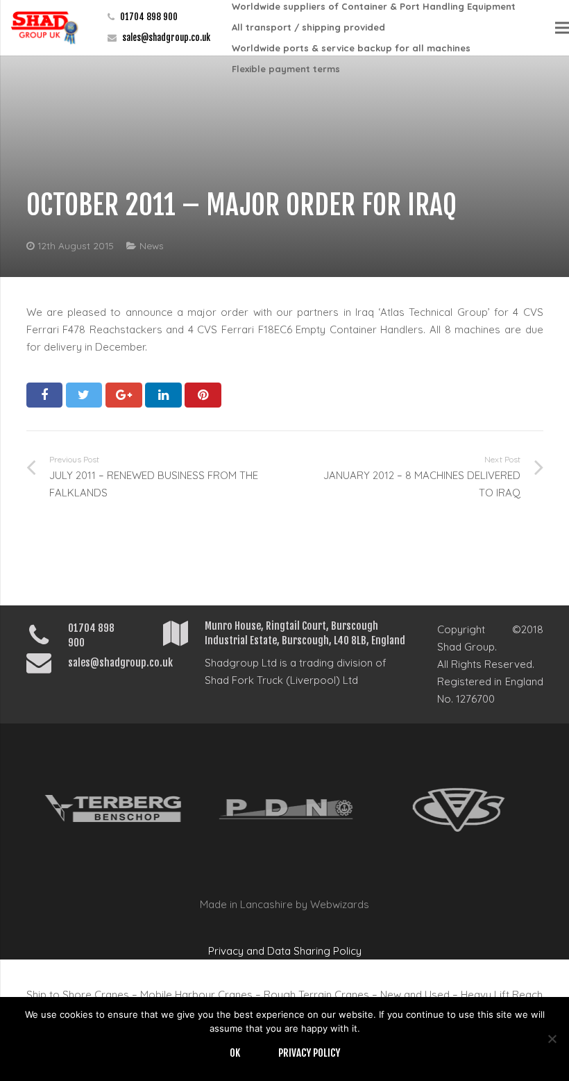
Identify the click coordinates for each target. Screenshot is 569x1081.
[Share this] (44, 395)
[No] (552, 1039)
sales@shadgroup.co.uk (166, 37)
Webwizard (337, 904)
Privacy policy (309, 1052)
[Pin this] (203, 395)
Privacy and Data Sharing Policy (285, 950)
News (151, 245)
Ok (235, 1052)
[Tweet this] (84, 395)
